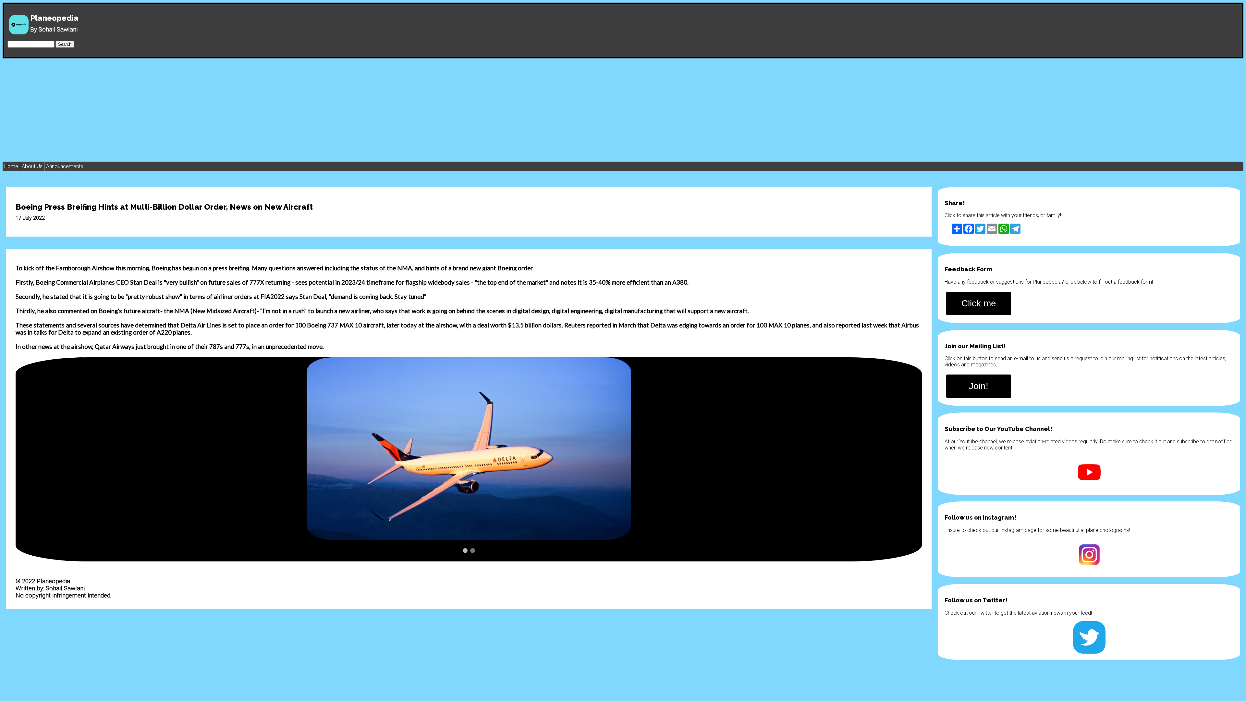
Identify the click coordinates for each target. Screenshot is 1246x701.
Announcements (64, 166)
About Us (32, 166)
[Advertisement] (623, 107)
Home (11, 166)
